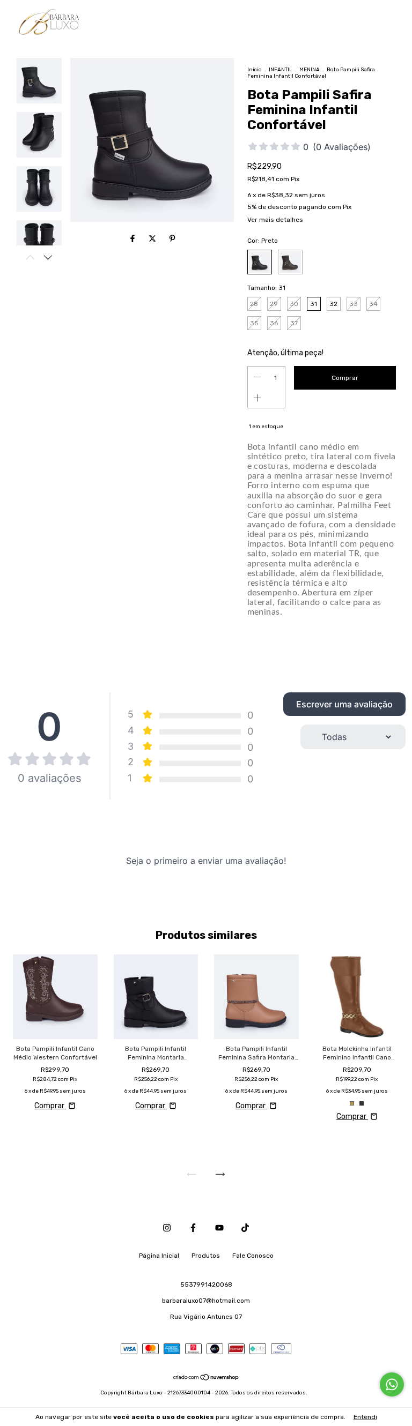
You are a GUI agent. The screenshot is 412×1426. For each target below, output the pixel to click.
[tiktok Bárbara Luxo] (245, 1227)
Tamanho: (266, 288)
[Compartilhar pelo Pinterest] (172, 239)
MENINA (309, 69)
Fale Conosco (253, 1255)
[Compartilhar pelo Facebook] (133, 239)
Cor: (262, 240)
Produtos (206, 1255)
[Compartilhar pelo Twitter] (153, 239)
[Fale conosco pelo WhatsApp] (392, 1384)
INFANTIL (280, 69)
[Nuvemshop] (206, 1378)
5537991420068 (206, 1284)
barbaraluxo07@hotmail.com (206, 1300)
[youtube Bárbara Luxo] (219, 1227)
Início (254, 69)
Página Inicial (159, 1255)
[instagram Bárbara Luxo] (167, 1227)
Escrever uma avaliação (344, 704)
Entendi (365, 1417)
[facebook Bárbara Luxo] (193, 1227)
